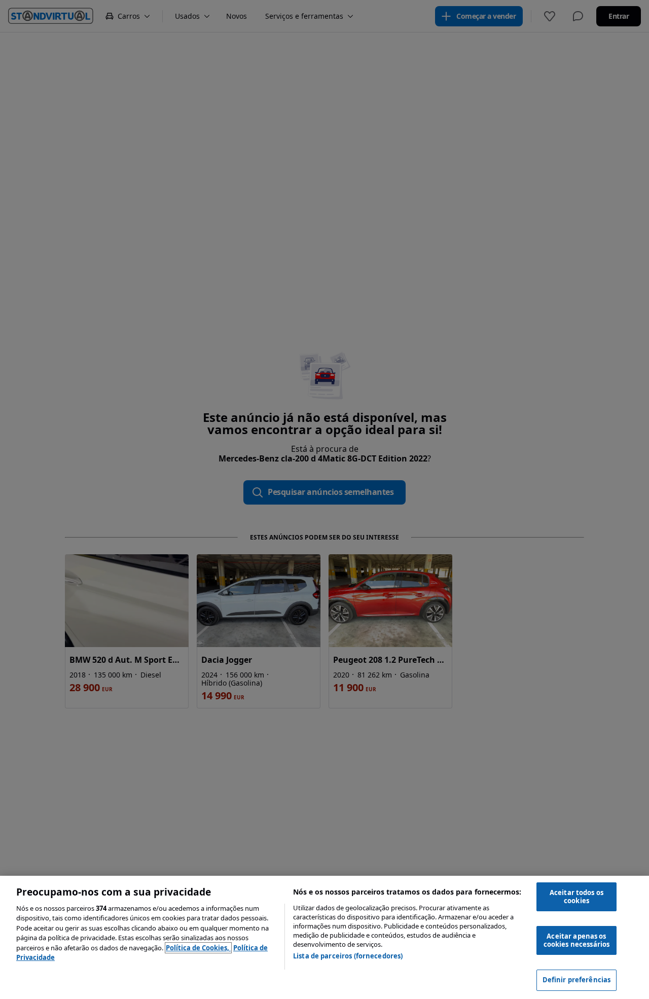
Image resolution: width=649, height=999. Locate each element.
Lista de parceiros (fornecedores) (348, 955)
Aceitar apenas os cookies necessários (576, 940)
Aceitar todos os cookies (576, 896)
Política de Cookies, (198, 947)
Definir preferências (577, 979)
